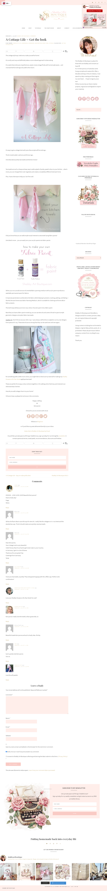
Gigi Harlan (17, 566)
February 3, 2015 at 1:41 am (21, 589)
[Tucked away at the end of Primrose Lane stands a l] (44, 871)
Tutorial (51, 43)
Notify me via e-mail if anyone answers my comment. (23, 752)
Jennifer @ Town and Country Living (24, 587)
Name (8, 718)
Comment (9, 695)
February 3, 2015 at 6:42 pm (21, 626)
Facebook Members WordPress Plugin (86, 243)
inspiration (38, 43)
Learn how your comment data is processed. (42, 770)
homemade (31, 43)
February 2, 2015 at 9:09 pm (21, 486)
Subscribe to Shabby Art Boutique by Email (37, 431)
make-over (45, 43)
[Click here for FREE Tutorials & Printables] (88, 194)
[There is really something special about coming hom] (80, 871)
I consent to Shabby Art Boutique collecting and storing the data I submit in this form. (36, 758)
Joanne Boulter (18, 606)
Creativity (16, 43)
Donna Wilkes (18, 665)
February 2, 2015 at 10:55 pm (21, 534)
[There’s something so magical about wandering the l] (98, 871)
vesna (16, 485)
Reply (7, 507)
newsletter (62, 436)
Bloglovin (40, 421)
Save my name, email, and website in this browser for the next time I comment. (29, 747)
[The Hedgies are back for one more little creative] (8, 871)
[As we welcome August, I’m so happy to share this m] (26, 871)
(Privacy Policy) (62, 756)
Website (8, 735)
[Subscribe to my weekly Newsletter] (88, 148)
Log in (76, 886)
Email (8, 727)
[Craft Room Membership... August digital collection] (62, 871)
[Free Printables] (88, 164)
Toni (15, 643)
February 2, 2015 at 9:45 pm (21, 512)
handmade (25, 43)
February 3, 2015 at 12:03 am (21, 568)
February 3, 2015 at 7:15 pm (21, 645)
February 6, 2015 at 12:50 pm (21, 666)
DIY (20, 43)
